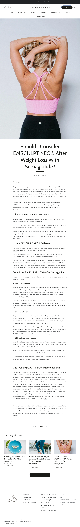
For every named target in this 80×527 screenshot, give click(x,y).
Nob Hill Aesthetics (13, 519)
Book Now (67, 7)
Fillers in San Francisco (48, 497)
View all (40, 475)
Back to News (41, 426)
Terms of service (10, 523)
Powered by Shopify (9, 521)
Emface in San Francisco (49, 510)
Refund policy (19, 521)
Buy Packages (27, 497)
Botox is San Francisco (48, 494)
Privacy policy (27, 521)
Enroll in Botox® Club (29, 502)
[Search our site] (5, 7)
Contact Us (26, 500)
